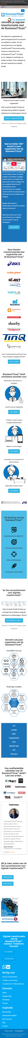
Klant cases (14, 362)
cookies (5, 4)
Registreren (17, 7)
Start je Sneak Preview (14, 118)
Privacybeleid (19, 1031)
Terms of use (9, 1031)
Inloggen (24, 7)
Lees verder (14, 412)
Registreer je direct (14, 620)
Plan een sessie (9, 958)
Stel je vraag (9, 951)
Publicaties (8, 884)
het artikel (12, 852)
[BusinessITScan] (12, 15)
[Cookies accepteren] (27, 4)
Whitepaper (14, 227)
